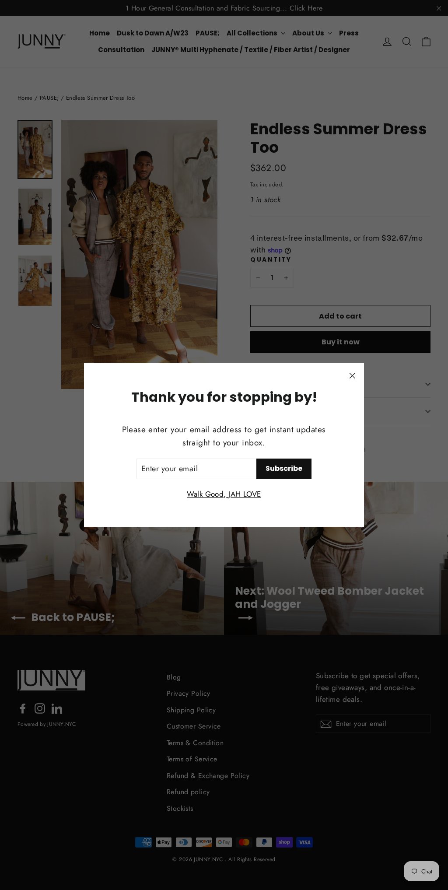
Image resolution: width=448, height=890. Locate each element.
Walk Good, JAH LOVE (224, 494)
